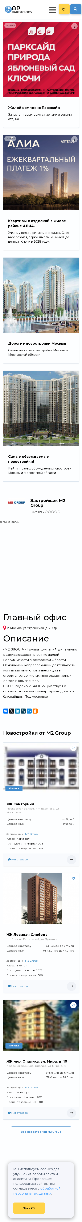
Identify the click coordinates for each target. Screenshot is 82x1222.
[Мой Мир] (29, 711)
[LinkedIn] (17, 711)
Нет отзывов (19, 859)
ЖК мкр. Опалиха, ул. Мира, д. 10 (37, 1061)
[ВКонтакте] (5, 711)
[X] (11, 711)
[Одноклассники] (35, 711)
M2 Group (31, 833)
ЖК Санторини (20, 804)
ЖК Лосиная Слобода (27, 935)
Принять (29, 1208)
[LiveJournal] (23, 711)
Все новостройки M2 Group (41, 1131)
